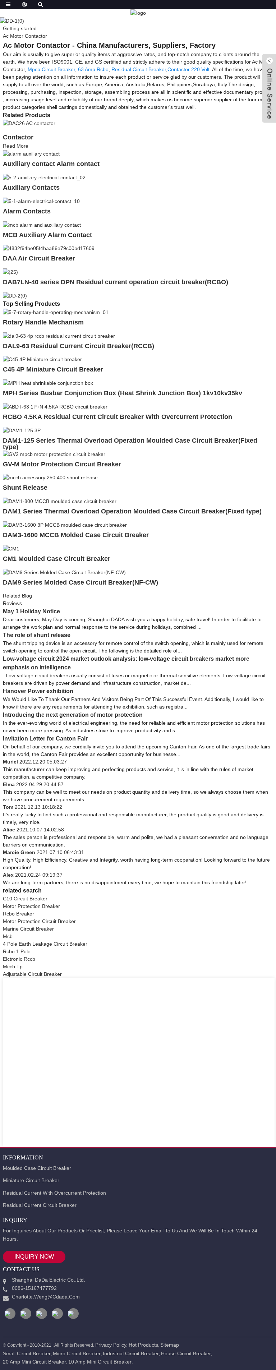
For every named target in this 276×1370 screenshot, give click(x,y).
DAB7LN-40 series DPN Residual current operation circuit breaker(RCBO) (115, 282)
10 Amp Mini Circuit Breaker (100, 1362)
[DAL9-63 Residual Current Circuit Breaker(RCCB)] (59, 335)
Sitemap (169, 1345)
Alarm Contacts (27, 211)
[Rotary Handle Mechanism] (56, 312)
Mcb (8, 936)
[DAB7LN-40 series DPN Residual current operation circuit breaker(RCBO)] (10, 272)
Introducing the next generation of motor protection (73, 715)
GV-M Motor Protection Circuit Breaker (62, 464)
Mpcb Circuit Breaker (51, 69)
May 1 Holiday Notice (31, 611)
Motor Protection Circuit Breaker (39, 921)
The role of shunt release (36, 635)
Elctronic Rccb (19, 959)
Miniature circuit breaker (31, 1180)
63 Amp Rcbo (93, 69)
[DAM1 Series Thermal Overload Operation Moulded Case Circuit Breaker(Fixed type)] (59, 501)
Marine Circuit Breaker (28, 929)
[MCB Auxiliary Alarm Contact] (42, 224)
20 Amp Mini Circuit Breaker (34, 1362)
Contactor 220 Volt (188, 69)
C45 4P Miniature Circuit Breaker (53, 369)
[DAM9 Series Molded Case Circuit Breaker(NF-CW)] (64, 572)
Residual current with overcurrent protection (54, 1193)
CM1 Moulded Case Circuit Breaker (56, 558)
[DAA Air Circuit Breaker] (49, 248)
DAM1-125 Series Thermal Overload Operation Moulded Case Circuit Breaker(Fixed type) (130, 444)
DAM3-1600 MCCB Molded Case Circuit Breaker (76, 535)
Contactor (18, 137)
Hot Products (143, 1345)
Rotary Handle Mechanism (43, 322)
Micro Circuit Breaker (77, 1353)
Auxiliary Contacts (31, 187)
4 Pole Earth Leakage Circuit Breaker (45, 944)
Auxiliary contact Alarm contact (51, 163)
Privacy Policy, (111, 1345)
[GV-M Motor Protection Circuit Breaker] (54, 454)
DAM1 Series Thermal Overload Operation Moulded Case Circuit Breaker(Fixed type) (132, 511)
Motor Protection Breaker (31, 906)
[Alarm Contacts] (41, 201)
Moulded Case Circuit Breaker (37, 1168)
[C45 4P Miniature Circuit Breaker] (42, 359)
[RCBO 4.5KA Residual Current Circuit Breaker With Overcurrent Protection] (55, 406)
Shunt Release (25, 487)
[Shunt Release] (50, 477)
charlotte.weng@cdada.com (46, 1297)
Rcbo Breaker (18, 914)
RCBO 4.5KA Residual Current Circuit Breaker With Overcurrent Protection (117, 416)
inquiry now (34, 1257)
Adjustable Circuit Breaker (32, 974)
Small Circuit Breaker (27, 1353)
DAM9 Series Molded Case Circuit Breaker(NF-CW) (80, 582)
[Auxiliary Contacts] (44, 177)
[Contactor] (29, 123)
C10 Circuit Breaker (25, 898)
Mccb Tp (13, 966)
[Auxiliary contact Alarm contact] (31, 153)
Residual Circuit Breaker (138, 69)
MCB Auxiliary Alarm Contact (47, 235)
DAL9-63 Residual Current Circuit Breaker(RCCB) (78, 346)
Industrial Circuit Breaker (131, 1353)
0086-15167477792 (34, 1288)
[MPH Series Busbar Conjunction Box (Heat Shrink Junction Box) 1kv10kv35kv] (48, 383)
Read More (15, 146)
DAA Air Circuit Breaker (39, 258)
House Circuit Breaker (186, 1353)
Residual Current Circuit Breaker (40, 1205)
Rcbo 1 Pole (17, 951)
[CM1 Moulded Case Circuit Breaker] (11, 548)
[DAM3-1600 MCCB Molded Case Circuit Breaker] (65, 524)
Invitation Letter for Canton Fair (45, 738)
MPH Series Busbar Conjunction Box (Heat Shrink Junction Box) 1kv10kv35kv (122, 393)
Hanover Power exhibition (38, 691)
